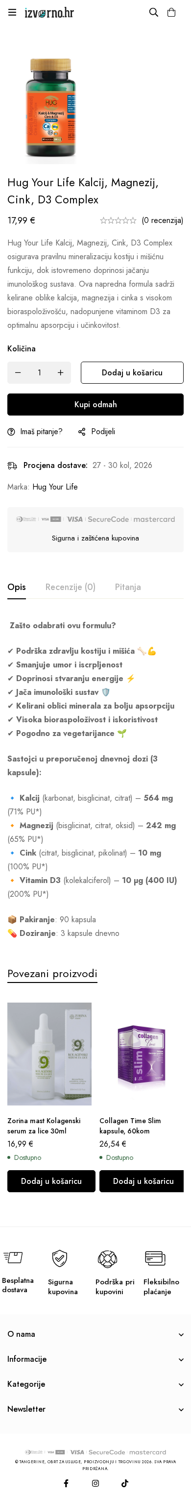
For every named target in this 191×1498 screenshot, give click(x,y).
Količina (21, 348)
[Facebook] (66, 1483)
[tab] (16, 587)
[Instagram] (95, 1483)
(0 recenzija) (163, 220)
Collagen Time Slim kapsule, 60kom (130, 1126)
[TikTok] (125, 1483)
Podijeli (103, 431)
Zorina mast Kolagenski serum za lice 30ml (43, 1126)
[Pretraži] (154, 12)
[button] (51, 1181)
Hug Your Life (55, 486)
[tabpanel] (95, 779)
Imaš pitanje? (41, 431)
